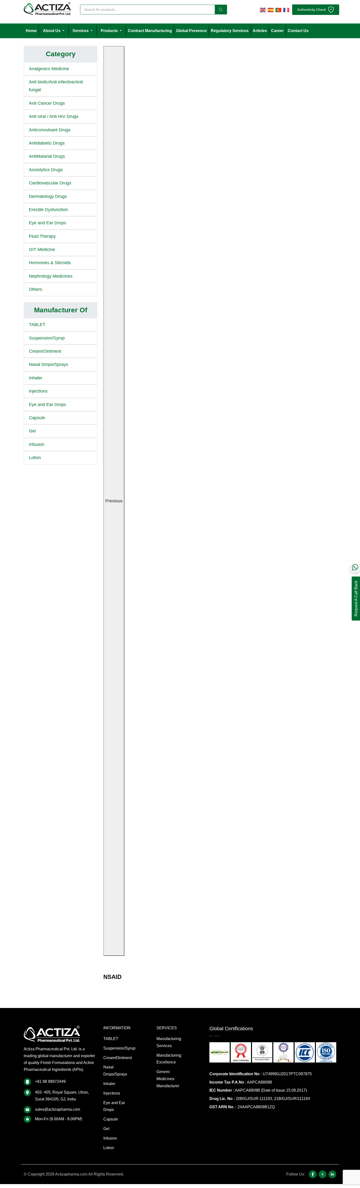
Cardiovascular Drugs (50, 183)
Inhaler (35, 377)
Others (35, 289)
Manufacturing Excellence (168, 1058)
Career (277, 31)
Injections (38, 391)
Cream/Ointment (45, 351)
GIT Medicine (42, 249)
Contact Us (298, 31)
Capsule (37, 417)
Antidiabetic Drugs (47, 143)
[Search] (221, 9)
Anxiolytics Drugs (46, 169)
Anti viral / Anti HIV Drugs (53, 116)
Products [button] (110, 31)
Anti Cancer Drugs (47, 103)
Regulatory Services (230, 31)
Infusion (36, 444)
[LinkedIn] (332, 1174)
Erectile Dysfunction (48, 209)
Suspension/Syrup (47, 338)
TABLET (37, 324)
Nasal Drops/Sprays (48, 364)
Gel (32, 431)
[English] (263, 9)
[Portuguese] (278, 9)
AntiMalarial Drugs (47, 156)
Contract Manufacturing (150, 31)
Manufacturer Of (60, 310)
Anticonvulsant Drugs (50, 129)
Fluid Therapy (42, 236)
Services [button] (81, 31)
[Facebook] (313, 1174)
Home (31, 31)
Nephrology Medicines (50, 276)
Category (61, 54)
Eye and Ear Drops (47, 222)
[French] (286, 9)
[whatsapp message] (355, 567)
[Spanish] (271, 9)
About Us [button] (52, 31)
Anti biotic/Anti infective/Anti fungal (56, 85)
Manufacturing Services (168, 1042)
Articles (260, 31)
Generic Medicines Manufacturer (167, 1079)
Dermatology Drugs (48, 196)
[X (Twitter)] (322, 1174)
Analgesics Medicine (49, 68)
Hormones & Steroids (50, 262)
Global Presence (191, 31)
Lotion (35, 457)
